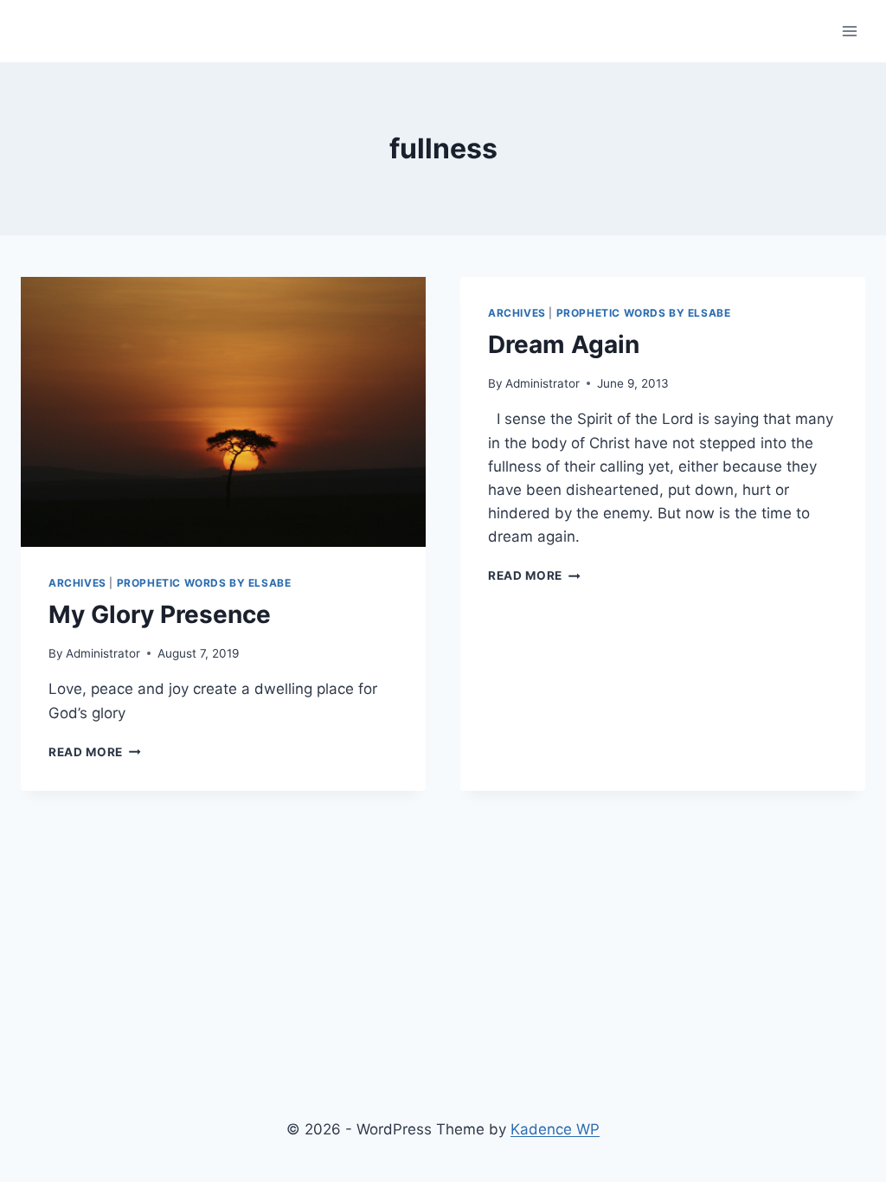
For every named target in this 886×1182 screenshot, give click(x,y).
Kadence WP (555, 1129)
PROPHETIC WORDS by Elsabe (204, 582)
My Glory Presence (159, 614)
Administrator (103, 653)
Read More (94, 752)
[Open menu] (849, 30)
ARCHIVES (77, 582)
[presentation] (223, 412)
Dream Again (563, 344)
